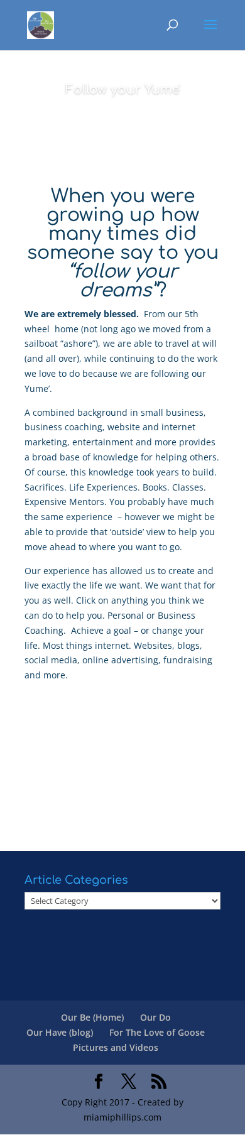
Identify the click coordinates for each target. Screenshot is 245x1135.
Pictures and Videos (115, 1047)
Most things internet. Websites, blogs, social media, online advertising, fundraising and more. (118, 660)
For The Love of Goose (157, 1032)
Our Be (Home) (92, 1017)
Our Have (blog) (59, 1032)
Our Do (155, 1017)
